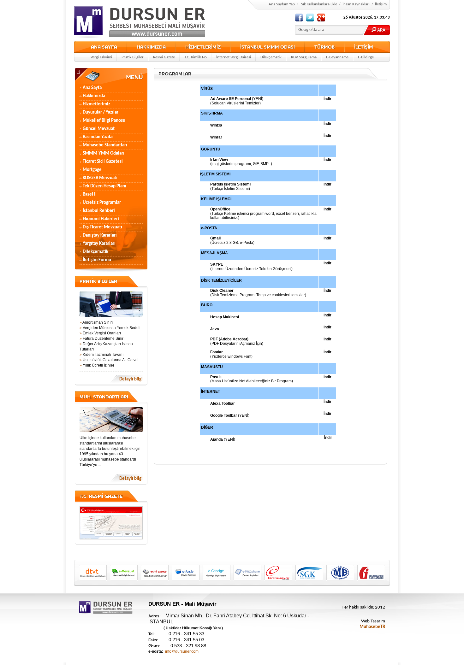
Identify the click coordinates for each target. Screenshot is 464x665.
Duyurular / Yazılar (100, 112)
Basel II (90, 194)
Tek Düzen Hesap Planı (104, 186)
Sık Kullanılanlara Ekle (319, 4)
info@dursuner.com (182, 651)
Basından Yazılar (98, 137)
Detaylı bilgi (131, 379)
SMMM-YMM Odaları (103, 153)
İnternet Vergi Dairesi (233, 57)
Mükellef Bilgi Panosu (104, 120)
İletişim (381, 4)
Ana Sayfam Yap (282, 4)
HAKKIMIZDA (151, 47)
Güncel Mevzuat (99, 129)
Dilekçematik (271, 57)
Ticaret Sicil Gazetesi (103, 161)
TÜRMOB (324, 47)
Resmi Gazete (164, 57)
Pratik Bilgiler (133, 57)
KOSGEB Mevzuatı (100, 178)
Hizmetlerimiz (96, 104)
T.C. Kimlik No (195, 57)
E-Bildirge (366, 57)
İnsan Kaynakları (356, 4)
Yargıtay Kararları (99, 243)
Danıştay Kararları (100, 235)
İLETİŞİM (363, 47)
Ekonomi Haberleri (101, 219)
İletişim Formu (97, 260)
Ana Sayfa (92, 87)
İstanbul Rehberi (99, 211)
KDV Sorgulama (304, 57)
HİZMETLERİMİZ (203, 47)
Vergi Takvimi (101, 57)
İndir (327, 263)
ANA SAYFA (104, 47)
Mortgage (92, 170)
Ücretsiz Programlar (102, 202)
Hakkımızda (94, 96)
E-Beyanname (337, 57)
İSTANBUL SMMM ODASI (267, 47)
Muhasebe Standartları (105, 145)
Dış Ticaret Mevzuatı (102, 227)
